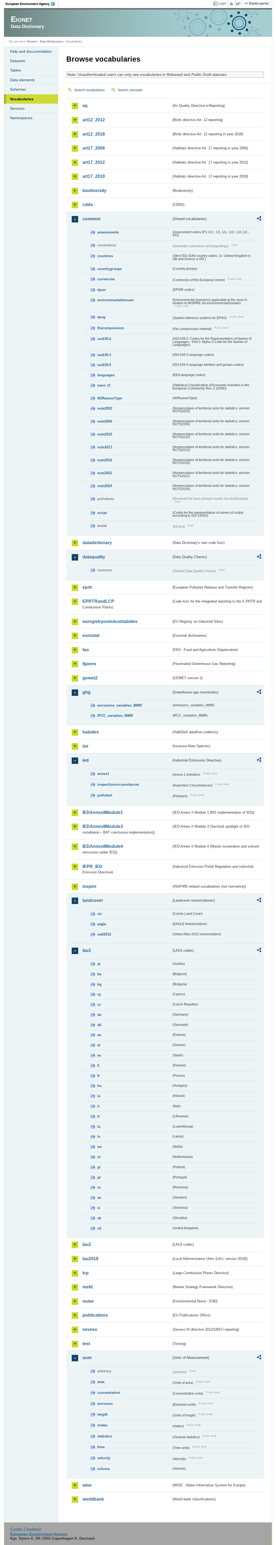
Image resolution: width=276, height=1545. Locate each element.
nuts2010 (104, 434)
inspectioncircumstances (118, 784)
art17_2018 (93, 176)
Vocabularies (22, 99)
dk (99, 1025)
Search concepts (130, 90)
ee (99, 1035)
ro (99, 1187)
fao (85, 649)
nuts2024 (104, 486)
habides (90, 732)
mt (99, 1147)
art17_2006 (93, 148)
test (86, 1343)
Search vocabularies (89, 90)
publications (95, 1315)
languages (106, 375)
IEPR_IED (92, 866)
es (99, 1055)
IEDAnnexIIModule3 (102, 826)
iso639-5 (104, 365)
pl (99, 1167)
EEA (32, 3)
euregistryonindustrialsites (109, 621)
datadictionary (97, 542)
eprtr (87, 587)
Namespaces (21, 118)
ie (98, 1096)
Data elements (22, 80)
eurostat (90, 635)
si (98, 1208)
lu (99, 1127)
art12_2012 (93, 120)
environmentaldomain (115, 300)
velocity (103, 1458)
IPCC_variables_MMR (115, 716)
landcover (92, 900)
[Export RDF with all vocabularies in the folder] (259, 219)
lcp (85, 1273)
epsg (101, 317)
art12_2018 (93, 134)
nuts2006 (104, 421)
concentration (108, 1393)
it (98, 1106)
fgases (89, 663)
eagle (101, 924)
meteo (102, 1425)
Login (222, 3)
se (99, 1198)
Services (17, 108)
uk (99, 1228)
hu (99, 1086)
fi (98, 1066)
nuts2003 (104, 408)
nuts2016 (104, 460)
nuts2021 (104, 473)
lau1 (86, 950)
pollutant (104, 795)
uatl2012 (104, 934)
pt (99, 1177)
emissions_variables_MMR (119, 705)
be (99, 974)
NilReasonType (109, 398)
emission (105, 1404)
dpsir (101, 290)
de (99, 1015)
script (102, 513)
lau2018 (90, 1258)
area (100, 1382)
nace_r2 (103, 385)
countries (105, 256)
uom (87, 1357)
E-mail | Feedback (25, 1529)
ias (85, 746)
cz (99, 1004)
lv (98, 1137)
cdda (87, 204)
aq (85, 105)
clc (99, 914)
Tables (15, 70)
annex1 (103, 774)
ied (85, 760)
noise (88, 1301)
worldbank (93, 1499)
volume (103, 1469)
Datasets (17, 61)
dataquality (93, 557)
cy (99, 994)
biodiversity (94, 190)
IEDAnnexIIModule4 (102, 846)
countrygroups (109, 269)
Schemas (18, 89)
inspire (89, 886)
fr (98, 1076)
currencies (106, 279)
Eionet (31, 41)
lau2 (86, 1244)
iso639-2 (104, 339)
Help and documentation (31, 51)
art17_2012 (93, 162)
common (91, 219)
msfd (87, 1287)
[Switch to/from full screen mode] (239, 3)
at (98, 964)
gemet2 (90, 678)
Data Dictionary (51, 41)
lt (98, 1116)
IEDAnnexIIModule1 (102, 812)
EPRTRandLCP (98, 601)
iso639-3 (104, 355)
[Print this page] (232, 3)
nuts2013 (104, 447)
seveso (89, 1329)
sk (99, 1218)
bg (99, 984)
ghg (86, 692)
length (102, 1414)
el (98, 1045)
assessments (108, 232)
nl (99, 1157)
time (101, 1447)
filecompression (110, 328)
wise (87, 1485)
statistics (104, 1436)
